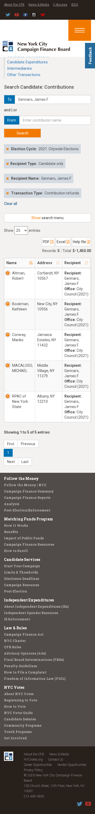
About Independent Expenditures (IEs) (36, 606)
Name (11, 263)
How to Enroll (16, 551)
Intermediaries (19, 68)
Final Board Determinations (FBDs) (34, 659)
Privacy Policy (33, 770)
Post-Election (15, 591)
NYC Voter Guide (18, 713)
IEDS (74, 5)
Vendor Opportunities (72, 765)
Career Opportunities (38, 765)
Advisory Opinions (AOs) (25, 653)
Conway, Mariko (19, 337)
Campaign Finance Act (24, 634)
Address (44, 263)
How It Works (16, 525)
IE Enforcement (17, 619)
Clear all (10, 204)
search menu (47, 218)
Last (24, 462)
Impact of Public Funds (24, 538)
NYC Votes (14, 687)
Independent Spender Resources (31, 613)
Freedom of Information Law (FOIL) (34, 678)
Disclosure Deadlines (21, 578)
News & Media (38, 5)
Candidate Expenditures (27, 62)
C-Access (60, 5)
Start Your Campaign (22, 566)
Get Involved (15, 738)
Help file (80, 242)
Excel (61, 242)
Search (22, 133)
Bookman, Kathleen (20, 306)
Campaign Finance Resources (29, 544)
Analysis (11, 504)
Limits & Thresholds (21, 572)
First (10, 444)
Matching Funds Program (28, 518)
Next (11, 462)
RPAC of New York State (20, 401)
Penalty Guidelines (20, 666)
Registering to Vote (20, 700)
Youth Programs (18, 732)
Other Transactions (23, 74)
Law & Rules (15, 627)
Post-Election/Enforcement (27, 510)
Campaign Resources (21, 585)
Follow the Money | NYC (25, 485)
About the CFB (14, 5)
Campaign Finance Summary (29, 491)
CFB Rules (12, 647)
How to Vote (15, 706)
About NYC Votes (19, 694)
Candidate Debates (20, 719)
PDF (46, 242)
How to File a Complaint (25, 672)
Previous (28, 444)
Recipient (72, 263)
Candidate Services (22, 559)
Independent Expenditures (29, 599)
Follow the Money (21, 478)
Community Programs (22, 725)
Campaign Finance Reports (27, 497)
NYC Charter (15, 641)
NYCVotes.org (33, 759)
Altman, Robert (18, 275)
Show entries (22, 230)
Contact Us (55, 759)
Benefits (11, 532)
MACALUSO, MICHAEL (22, 368)
